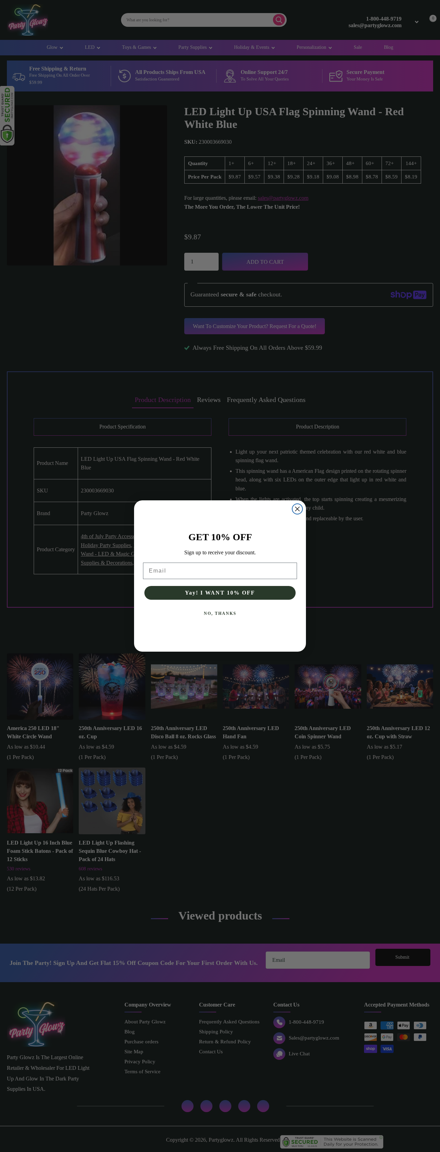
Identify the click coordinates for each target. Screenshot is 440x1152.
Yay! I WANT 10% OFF (220, 593)
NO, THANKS (220, 613)
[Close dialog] (297, 509)
